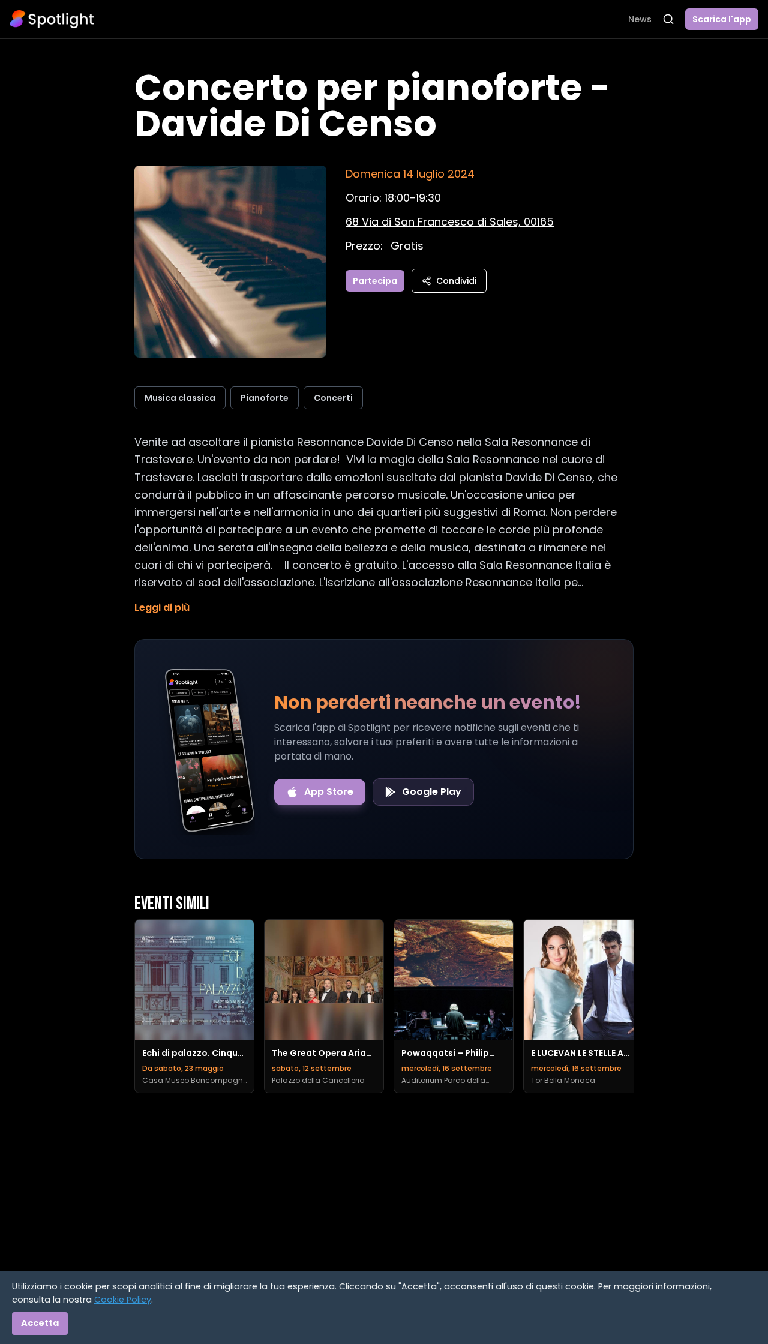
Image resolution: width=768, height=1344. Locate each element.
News (640, 19)
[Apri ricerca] (668, 19)
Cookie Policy (122, 1300)
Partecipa (375, 281)
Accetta (40, 1323)
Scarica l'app (721, 19)
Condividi (456, 281)
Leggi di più (162, 607)
